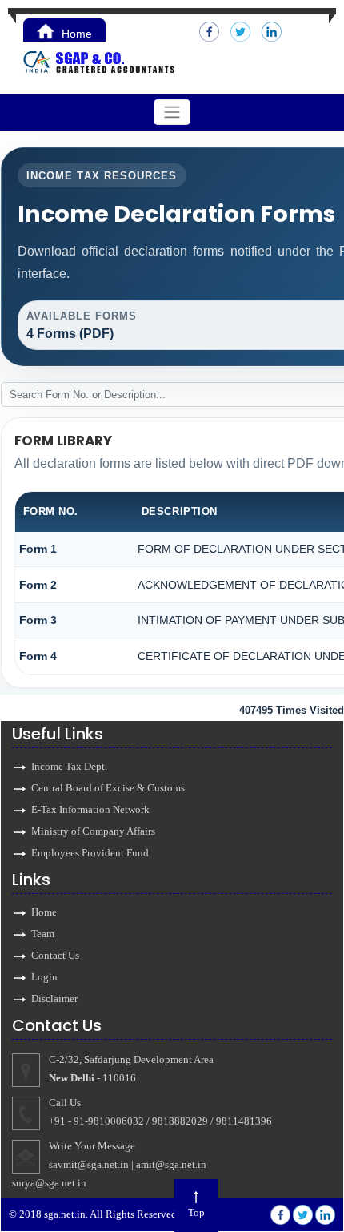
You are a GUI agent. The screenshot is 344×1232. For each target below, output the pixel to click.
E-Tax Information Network (90, 809)
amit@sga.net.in (171, 1164)
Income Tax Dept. (69, 766)
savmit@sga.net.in (89, 1164)
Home (75, 33)
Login (44, 977)
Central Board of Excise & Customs (108, 788)
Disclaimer (54, 998)
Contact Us (55, 955)
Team (42, 934)
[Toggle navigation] (172, 112)
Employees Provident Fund (90, 853)
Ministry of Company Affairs (93, 831)
